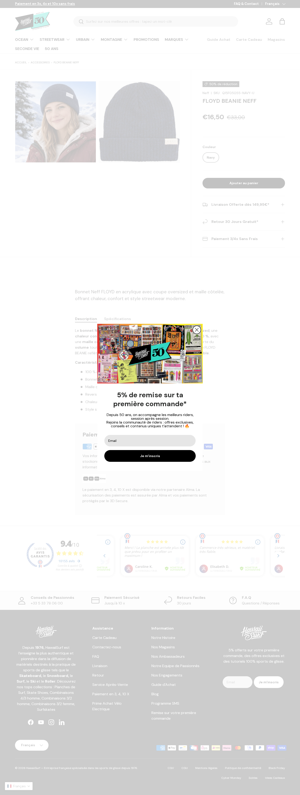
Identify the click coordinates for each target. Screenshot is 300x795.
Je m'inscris (150, 456)
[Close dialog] (197, 330)
